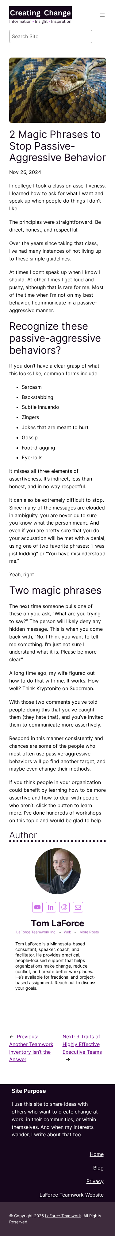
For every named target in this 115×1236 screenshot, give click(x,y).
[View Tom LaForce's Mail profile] (78, 907)
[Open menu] (102, 15)
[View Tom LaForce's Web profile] (64, 907)
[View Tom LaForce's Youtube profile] (37, 907)
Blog (98, 1168)
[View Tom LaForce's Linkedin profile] (51, 907)
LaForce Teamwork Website (72, 1195)
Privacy (95, 1181)
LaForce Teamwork (63, 1216)
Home (97, 1154)
